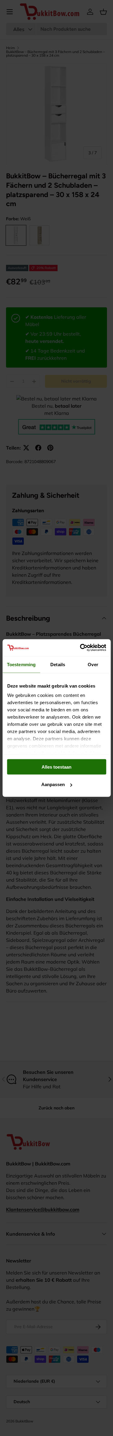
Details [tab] (57, 664)
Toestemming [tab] (21, 664)
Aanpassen (53, 784)
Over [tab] (93, 664)
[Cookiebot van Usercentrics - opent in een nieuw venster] (80, 648)
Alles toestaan (56, 766)
